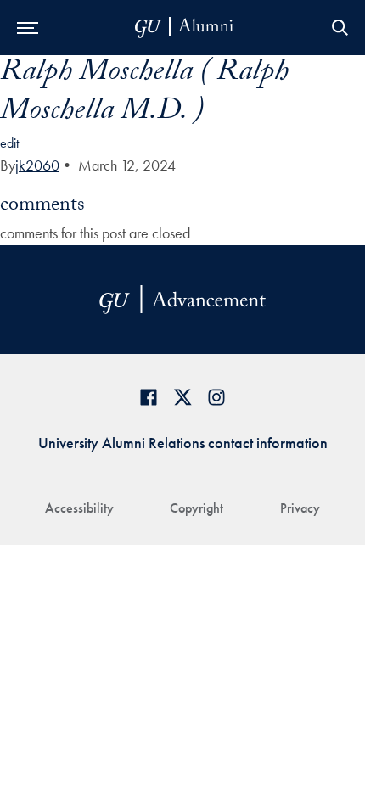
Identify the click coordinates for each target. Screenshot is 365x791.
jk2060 (37, 165)
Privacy (300, 508)
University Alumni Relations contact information (183, 442)
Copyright (196, 508)
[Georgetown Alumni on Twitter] (182, 397)
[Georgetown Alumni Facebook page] (148, 397)
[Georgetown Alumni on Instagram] (216, 397)
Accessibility (79, 508)
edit (9, 143)
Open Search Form (339, 27)
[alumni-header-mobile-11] (184, 27)
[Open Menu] (27, 27)
